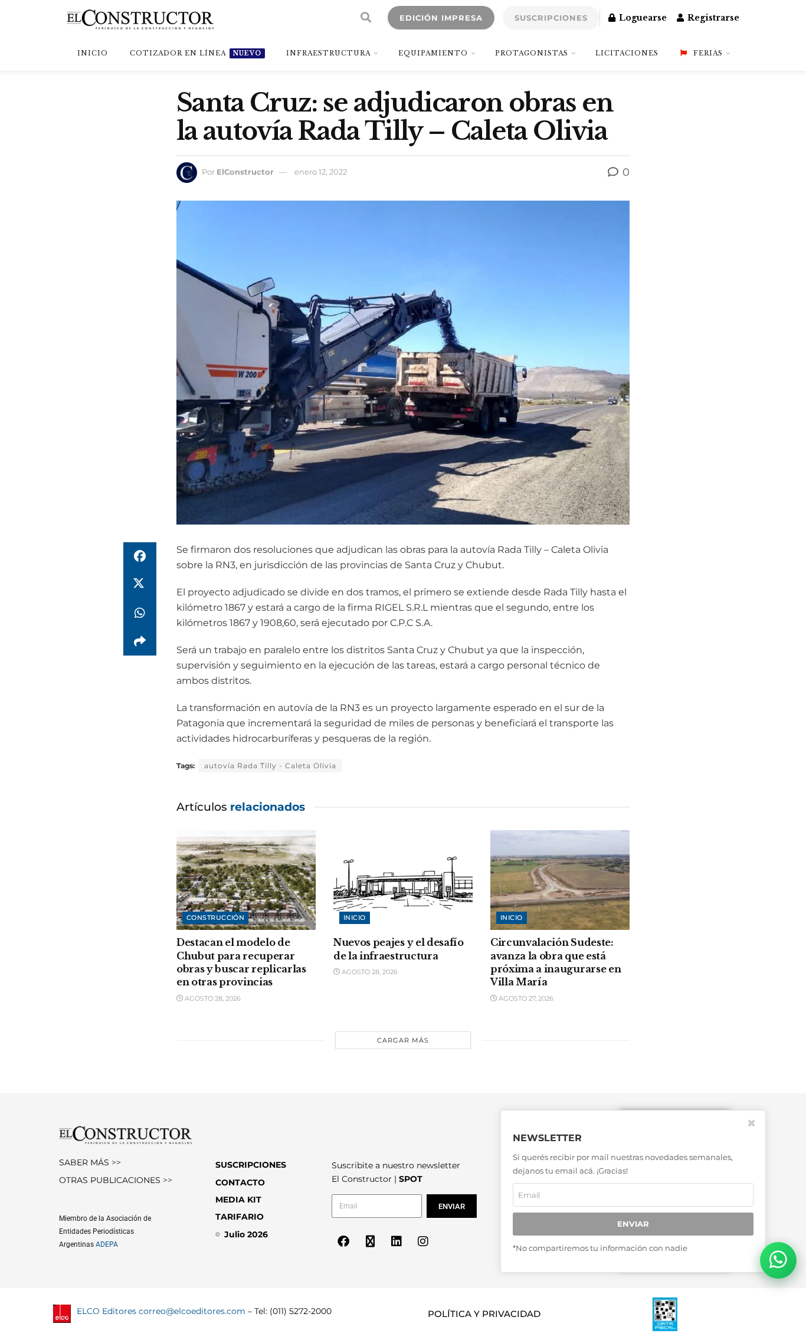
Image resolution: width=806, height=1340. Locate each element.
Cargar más (403, 1040)
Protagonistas (531, 53)
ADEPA (107, 1244)
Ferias (708, 53)
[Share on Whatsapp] (139, 613)
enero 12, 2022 (320, 171)
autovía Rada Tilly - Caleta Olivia (270, 765)
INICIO (92, 53)
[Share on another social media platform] (139, 641)
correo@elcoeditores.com (192, 1311)
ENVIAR (633, 1224)
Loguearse (642, 17)
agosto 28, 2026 (212, 998)
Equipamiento (433, 53)
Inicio (354, 917)
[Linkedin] (396, 1241)
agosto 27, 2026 (525, 998)
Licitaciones (626, 53)
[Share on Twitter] (139, 585)
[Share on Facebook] (139, 556)
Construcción (215, 917)
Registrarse (712, 17)
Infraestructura (328, 53)
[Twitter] (370, 1241)
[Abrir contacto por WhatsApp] (778, 1260)
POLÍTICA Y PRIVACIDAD (484, 1313)
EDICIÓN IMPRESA (441, 17)
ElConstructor (245, 171)
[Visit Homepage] (140, 18)
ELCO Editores (106, 1311)
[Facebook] (343, 1241)
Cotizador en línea (195, 53)
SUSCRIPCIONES (551, 17)
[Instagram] (423, 1241)
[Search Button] (366, 17)
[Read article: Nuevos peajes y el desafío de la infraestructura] (403, 880)
